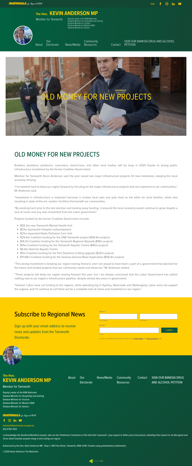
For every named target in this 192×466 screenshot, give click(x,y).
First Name (103, 320)
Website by (97, 461)
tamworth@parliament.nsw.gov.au (18, 425)
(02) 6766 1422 (10, 429)
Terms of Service (152, 338)
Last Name (144, 320)
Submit (169, 330)
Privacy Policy (139, 338)
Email (101, 334)
